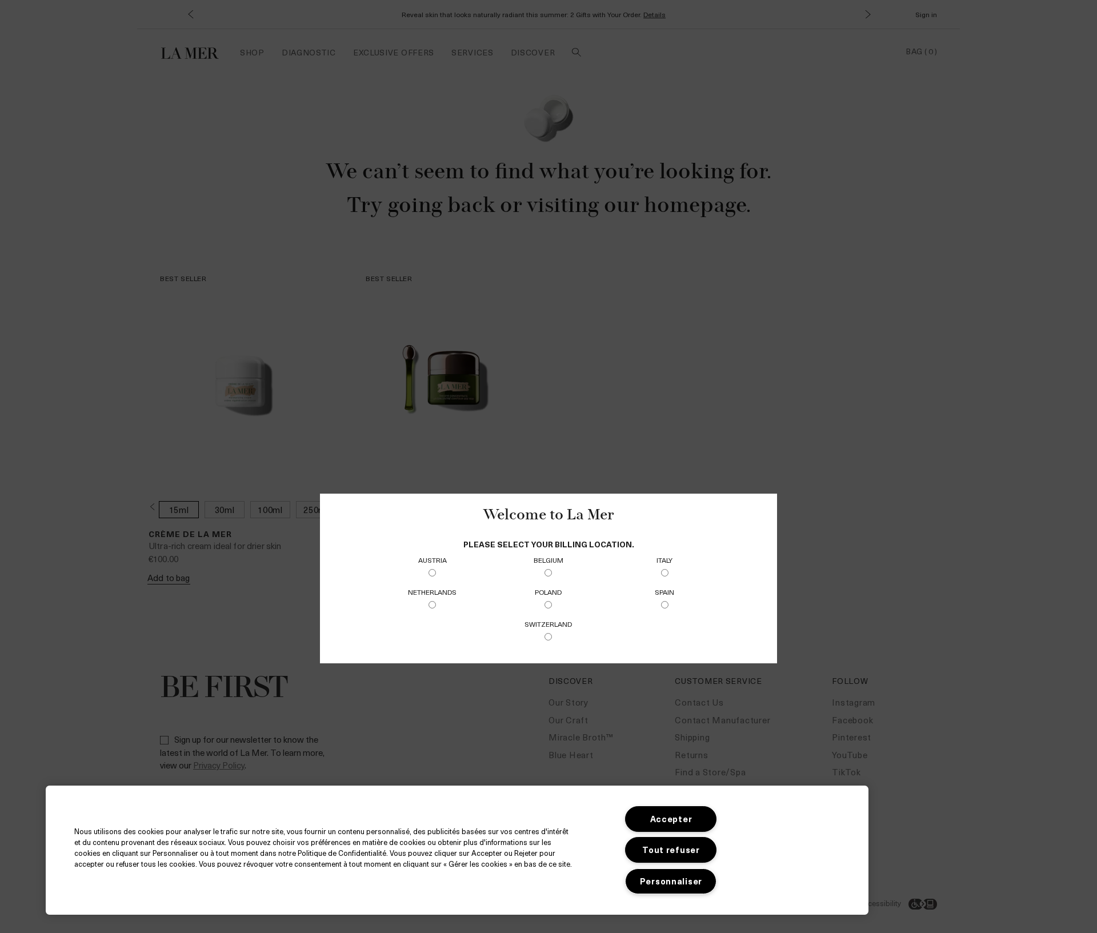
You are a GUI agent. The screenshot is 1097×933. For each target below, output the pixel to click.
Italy (664, 560)
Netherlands (432, 592)
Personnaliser (671, 881)
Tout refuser (671, 849)
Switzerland (548, 624)
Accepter (671, 818)
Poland (548, 592)
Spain (664, 592)
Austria (432, 560)
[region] (457, 850)
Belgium (548, 560)
